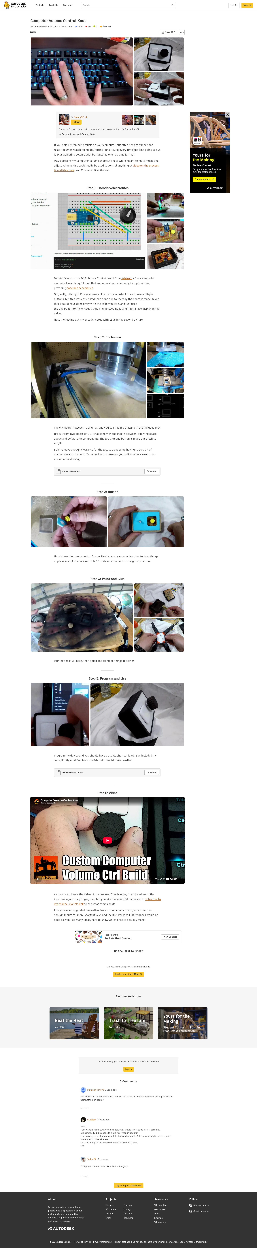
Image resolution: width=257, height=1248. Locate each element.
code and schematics (80, 288)
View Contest (170, 936)
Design (109, 1213)
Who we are (160, 1222)
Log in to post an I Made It (128, 974)
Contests (53, 5)
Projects (40, 5)
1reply (85, 1108)
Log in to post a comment (128, 1185)
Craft (108, 1217)
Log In (234, 5)
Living (127, 1209)
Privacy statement (102, 1241)
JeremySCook (40, 26)
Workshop (111, 1209)
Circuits (54, 26)
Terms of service (82, 1241)
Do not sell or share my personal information (155, 1241)
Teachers (67, 5)
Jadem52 (91, 1159)
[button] (182, 32)
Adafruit (126, 278)
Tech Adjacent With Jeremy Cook (78, 134)
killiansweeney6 (95, 1090)
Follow (76, 122)
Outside (128, 1213)
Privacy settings (122, 1241)
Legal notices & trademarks (193, 1241)
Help (156, 1213)
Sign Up (247, 5)
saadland (92, 1119)
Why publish (160, 1205)
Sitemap (158, 1217)
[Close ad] (227, 115)
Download (152, 471)
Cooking (128, 1205)
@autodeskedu (201, 1211)
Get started (160, 1209)
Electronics (66, 26)
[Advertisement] (210, 152)
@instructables (201, 1205)
